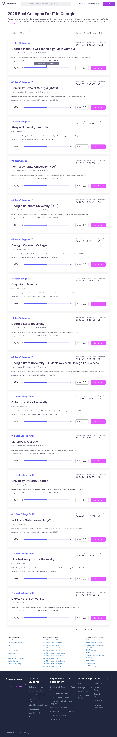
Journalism (11, 640)
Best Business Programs (94, 642)
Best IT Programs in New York (52, 642)
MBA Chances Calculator (38, 705)
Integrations (83, 691)
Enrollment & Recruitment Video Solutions (62, 688)
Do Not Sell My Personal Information (98, 704)
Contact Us (98, 684)
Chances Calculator (36, 691)
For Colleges (83, 684)
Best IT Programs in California (52, 640)
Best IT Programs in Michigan (52, 664)
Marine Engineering (14, 664)
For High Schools (85, 688)
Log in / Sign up (109, 3)
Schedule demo (16, 687)
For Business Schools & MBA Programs (61, 702)
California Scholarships (37, 687)
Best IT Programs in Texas (51, 645)
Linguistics (11, 653)
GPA (16, 68)
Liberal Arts (11, 648)
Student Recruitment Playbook (62, 711)
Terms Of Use (97, 695)
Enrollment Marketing (58, 715)
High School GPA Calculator (35, 700)
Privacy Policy (97, 689)
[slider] (46, 67)
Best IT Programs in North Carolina (54, 661)
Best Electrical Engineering (95, 655)
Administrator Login (83, 697)
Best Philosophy (91, 658)
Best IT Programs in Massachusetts (54, 653)
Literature (11, 656)
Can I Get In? (98, 68)
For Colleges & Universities (60, 693)
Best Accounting (91, 663)
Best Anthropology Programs (95, 640)
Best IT (88, 653)
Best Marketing (91, 650)
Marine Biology (13, 661)
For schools (94, 4)
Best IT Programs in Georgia (52, 666)
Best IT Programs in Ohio (51, 658)
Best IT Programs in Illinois (51, 650)
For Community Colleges (59, 697)
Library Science (13, 650)
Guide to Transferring (37, 695)
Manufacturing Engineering (17, 658)
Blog (30, 717)
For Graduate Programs (59, 708)
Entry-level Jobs (35, 713)
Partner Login (55, 719)
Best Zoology (90, 660)
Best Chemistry (91, 666)
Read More (11, 23)
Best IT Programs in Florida (51, 648)
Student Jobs (34, 709)
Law (9, 645)
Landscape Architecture (15, 642)
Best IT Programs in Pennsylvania (53, 656)
